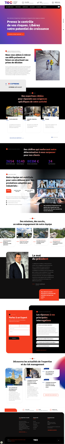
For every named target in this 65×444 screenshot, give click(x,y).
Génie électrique (49, 119)
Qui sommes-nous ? (10, 6)
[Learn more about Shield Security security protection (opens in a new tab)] (1, 442)
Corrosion (5, 239)
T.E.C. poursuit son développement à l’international (13, 389)
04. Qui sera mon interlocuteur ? (43, 345)
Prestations (18, 6)
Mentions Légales (23, 439)
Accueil (34, 421)
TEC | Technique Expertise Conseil (15, 439)
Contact (44, 6)
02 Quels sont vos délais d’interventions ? (45, 338)
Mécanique (21, 240)
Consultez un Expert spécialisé (15, 34)
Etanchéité (27, 239)
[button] (54, 137)
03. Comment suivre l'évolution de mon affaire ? (46, 342)
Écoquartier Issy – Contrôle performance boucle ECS (57, 243)
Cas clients (32, 6)
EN (58, 6)
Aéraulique (21, 239)
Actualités (38, 6)
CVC (7, 239)
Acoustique (38, 239)
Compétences (25, 6)
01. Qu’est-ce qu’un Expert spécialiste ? (44, 325)
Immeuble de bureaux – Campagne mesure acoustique (41, 242)
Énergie (29, 119)
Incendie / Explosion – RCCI (14, 119)
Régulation (25, 240)
